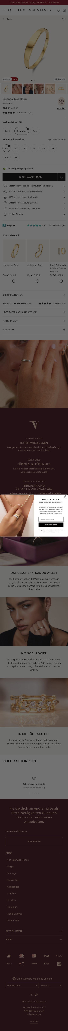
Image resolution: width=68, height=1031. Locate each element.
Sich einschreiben (51, 525)
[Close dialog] (65, 496)
